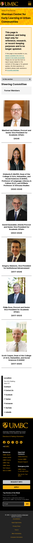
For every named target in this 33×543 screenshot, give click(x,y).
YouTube (8, 408)
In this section (8, 79)
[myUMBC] (6, 446)
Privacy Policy (16, 526)
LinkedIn (8, 413)
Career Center (7, 457)
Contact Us (9, 390)
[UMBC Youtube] (17, 442)
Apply (16, 487)
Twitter (8, 399)
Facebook (8, 395)
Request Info (16, 482)
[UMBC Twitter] (8, 442)
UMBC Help (6, 462)
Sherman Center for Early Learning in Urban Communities (16, 18)
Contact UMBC (22, 459)
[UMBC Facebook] (4, 442)
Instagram (9, 404)
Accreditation (16, 519)
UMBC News (6, 465)
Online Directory (22, 456)
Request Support (23, 462)
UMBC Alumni (6, 455)
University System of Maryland (19, 515)
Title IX (16, 530)
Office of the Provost (8, 10)
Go (27, 504)
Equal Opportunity (16, 522)
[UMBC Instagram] (13, 442)
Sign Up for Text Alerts (23, 475)
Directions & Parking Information (13, 436)
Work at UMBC (7, 470)
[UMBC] (9, 3)
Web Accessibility (16, 533)
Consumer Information (17, 537)
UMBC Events (7, 460)
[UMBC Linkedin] (21, 442)
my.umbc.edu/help (13, 70)
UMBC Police (22, 469)
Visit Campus (6, 468)
